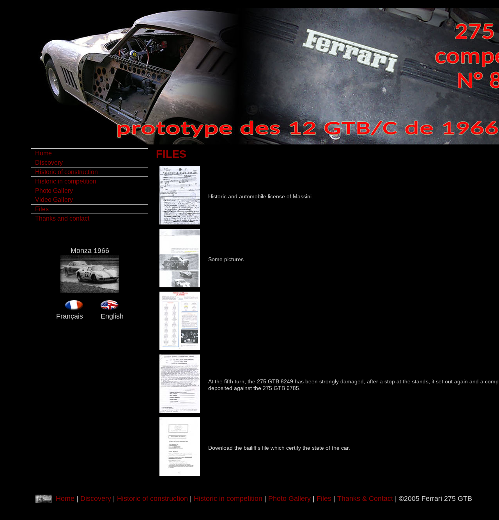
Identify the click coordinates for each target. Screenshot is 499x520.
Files (42, 208)
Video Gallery (54, 199)
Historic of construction (66, 171)
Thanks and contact (62, 218)
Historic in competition (65, 181)
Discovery (49, 162)
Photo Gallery (54, 190)
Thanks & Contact (365, 498)
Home (43, 153)
